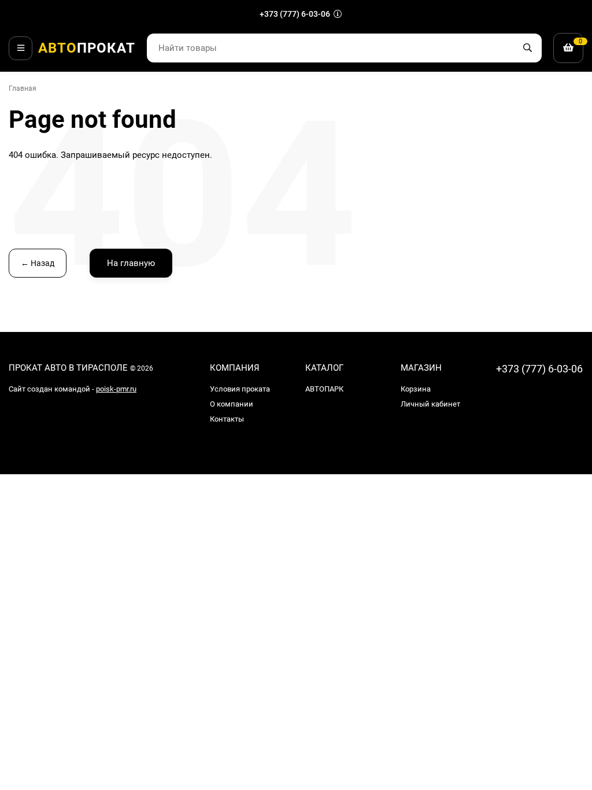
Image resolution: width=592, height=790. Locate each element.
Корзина (416, 389)
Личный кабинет (430, 404)
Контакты (227, 419)
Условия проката (240, 389)
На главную (131, 263)
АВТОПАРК (324, 389)
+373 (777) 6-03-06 (296, 14)
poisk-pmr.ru (116, 389)
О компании (231, 404)
